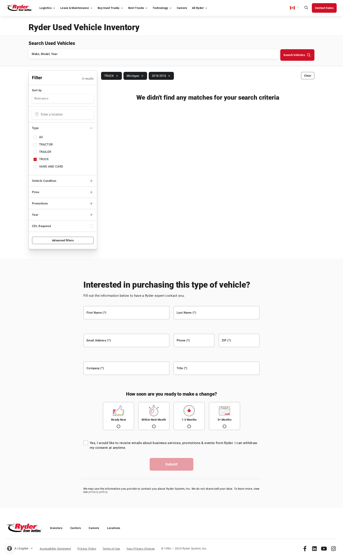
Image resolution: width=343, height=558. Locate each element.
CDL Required (41, 226)
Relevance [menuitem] (41, 98)
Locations (113, 528)
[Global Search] (306, 8)
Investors (56, 528)
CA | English (21, 548)
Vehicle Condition (44, 181)
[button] (294, 8)
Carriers (75, 528)
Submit (171, 464)
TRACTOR (46, 144)
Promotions (40, 203)
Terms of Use (111, 548)
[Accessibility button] (9, 548)
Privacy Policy (86, 548)
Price (35, 192)
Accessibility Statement (55, 548)
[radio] (118, 416)
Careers (94, 528)
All (41, 137)
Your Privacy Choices (140, 548)
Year (35, 215)
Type (35, 128)
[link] (305, 548)
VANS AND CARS (51, 166)
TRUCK (44, 159)
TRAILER (45, 152)
